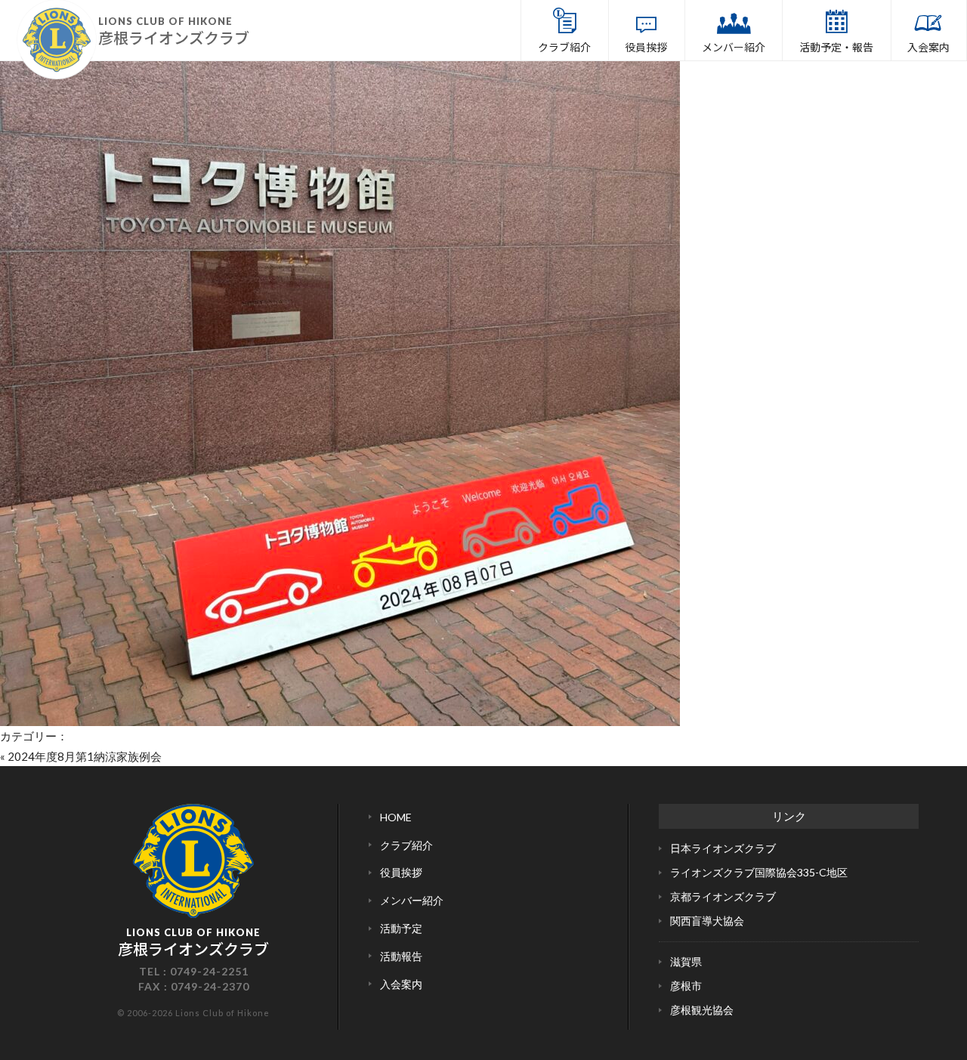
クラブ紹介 (564, 46)
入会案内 (928, 46)
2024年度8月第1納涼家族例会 (85, 756)
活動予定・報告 (836, 46)
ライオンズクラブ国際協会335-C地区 (759, 872)
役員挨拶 (646, 46)
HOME (396, 817)
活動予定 (401, 928)
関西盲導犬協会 (707, 920)
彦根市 (686, 985)
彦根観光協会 (702, 1009)
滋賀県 (686, 961)
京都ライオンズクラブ (723, 896)
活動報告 (401, 956)
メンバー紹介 (733, 46)
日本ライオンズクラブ (723, 848)
